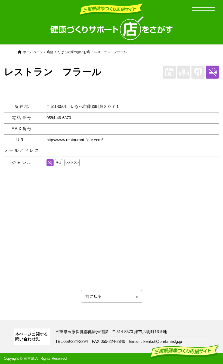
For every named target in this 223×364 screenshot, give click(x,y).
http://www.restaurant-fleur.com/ (75, 139)
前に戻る (93, 296)
